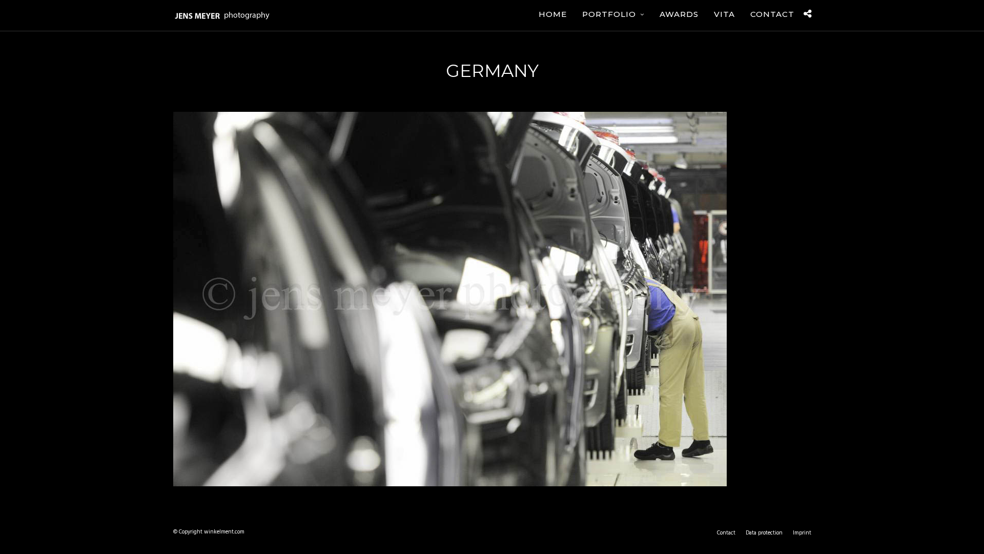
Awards (679, 14)
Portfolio (609, 14)
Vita (724, 14)
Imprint (802, 533)
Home (553, 14)
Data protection (764, 533)
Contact (772, 14)
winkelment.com (224, 532)
